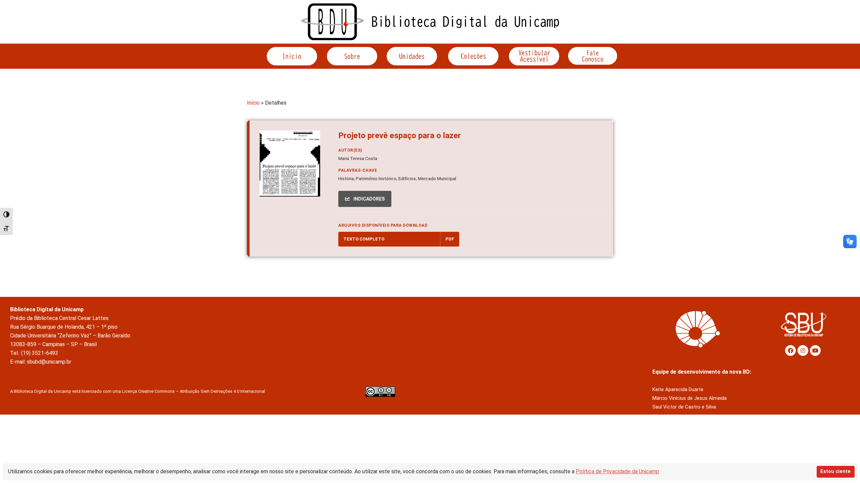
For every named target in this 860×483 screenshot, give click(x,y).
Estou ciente (835, 471)
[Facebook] (790, 350)
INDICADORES (368, 199)
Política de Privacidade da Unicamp (617, 471)
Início (253, 103)
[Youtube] (815, 350)
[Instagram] (803, 350)
